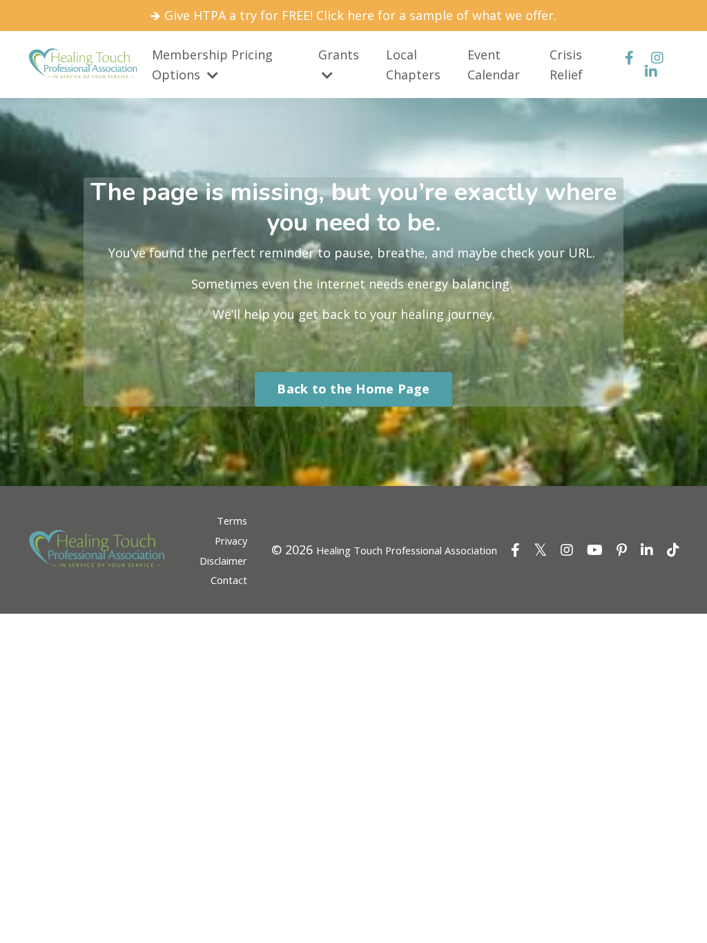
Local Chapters (413, 64)
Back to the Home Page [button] (353, 388)
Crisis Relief (566, 64)
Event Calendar (493, 64)
